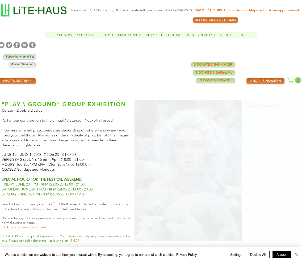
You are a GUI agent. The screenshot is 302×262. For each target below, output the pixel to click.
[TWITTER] (24, 45)
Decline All (258, 254)
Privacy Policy (186, 254)
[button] (65, 35)
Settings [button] (236, 254)
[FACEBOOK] (16, 45)
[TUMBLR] (32, 45)
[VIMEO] (9, 45)
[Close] (296, 254)
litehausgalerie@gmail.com (141, 10)
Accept (282, 254)
